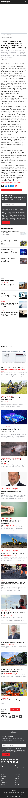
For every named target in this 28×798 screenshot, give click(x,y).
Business (3, 292)
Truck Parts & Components (8, 396)
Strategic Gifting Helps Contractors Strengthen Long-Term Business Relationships (11, 521)
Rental (3, 301)
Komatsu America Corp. (10, 555)
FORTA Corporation (9, 644)
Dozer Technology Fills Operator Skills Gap (7, 285)
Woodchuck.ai (8, 615)
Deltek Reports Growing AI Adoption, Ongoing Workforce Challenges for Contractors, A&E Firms (9, 251)
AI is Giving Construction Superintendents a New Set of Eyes (13, 613)
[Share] (6, 186)
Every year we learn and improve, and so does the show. (13, 702)
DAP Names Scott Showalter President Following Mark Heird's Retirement (12, 490)
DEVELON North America (10, 673)
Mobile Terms (8, 219)
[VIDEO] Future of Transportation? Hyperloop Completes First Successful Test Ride (9, 295)
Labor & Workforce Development (9, 365)
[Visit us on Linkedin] (13, 716)
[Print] (2, 186)
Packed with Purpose (9, 525)
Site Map (20, 794)
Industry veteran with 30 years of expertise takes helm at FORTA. (13, 647)
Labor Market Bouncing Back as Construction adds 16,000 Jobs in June (9, 314)
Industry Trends (5, 426)
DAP (5, 493)
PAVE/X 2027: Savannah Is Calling (10, 700)
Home (2, 310)
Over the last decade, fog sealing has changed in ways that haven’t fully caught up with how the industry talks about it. (13, 466)
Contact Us (7, 792)
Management (4, 698)
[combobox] (14, 34)
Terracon (6, 463)
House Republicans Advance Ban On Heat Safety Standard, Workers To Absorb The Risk (13, 584)
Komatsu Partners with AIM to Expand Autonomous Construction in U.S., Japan (12, 552)
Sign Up (6, 222)
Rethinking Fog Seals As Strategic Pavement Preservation (8, 260)
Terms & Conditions (12, 794)
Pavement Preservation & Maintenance (11, 458)
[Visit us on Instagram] (10, 716)
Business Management (7, 518)
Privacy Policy (17, 219)
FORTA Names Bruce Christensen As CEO (12, 642)
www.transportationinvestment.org (11, 182)
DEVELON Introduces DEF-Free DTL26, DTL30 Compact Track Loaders (12, 670)
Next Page (15, 709)
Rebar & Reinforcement (7, 641)
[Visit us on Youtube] (17, 716)
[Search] (22, 2)
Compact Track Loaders (7, 668)
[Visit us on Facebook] (2, 716)
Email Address (6, 202)
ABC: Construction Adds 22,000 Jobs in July (10, 232)
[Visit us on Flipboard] (20, 716)
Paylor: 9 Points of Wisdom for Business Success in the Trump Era (9, 304)
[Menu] (25, 2)
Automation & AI (5, 610)
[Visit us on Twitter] (6, 716)
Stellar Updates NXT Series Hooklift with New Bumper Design (9, 242)
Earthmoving (4, 282)
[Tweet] (12, 186)
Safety (3, 580)
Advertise (13, 792)
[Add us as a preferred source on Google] (16, 186)
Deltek (6, 433)
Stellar (6, 401)
